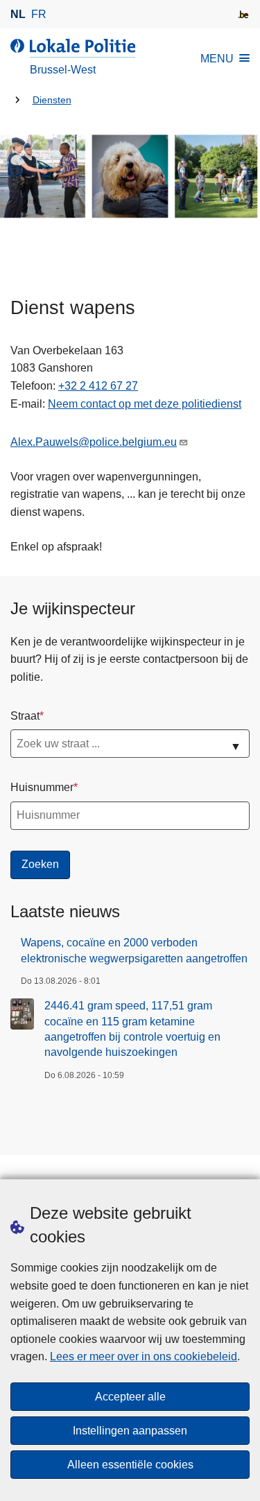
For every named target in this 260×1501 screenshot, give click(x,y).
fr (38, 14)
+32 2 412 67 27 (98, 386)
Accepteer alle (130, 1397)
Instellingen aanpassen (130, 1431)
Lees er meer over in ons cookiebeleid (143, 1356)
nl (18, 14)
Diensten (52, 100)
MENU (217, 58)
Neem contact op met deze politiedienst (144, 404)
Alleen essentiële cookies (130, 1464)
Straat (25, 716)
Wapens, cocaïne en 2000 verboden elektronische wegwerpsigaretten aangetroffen (134, 950)
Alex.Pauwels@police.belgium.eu (93, 442)
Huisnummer (41, 787)
